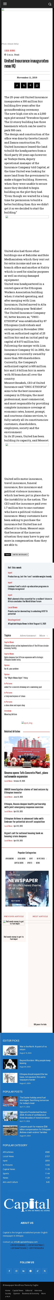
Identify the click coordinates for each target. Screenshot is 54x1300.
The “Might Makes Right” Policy (16, 678)
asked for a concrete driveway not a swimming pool (23, 687)
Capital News (9, 642)
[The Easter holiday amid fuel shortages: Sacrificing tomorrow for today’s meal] (10, 1101)
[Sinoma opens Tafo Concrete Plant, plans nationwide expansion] (27, 752)
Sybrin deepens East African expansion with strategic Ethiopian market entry (23, 658)
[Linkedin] (23, 1271)
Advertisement (28, 635)
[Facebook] (17, 85)
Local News (9, 51)
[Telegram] (30, 1271)
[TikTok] (37, 1271)
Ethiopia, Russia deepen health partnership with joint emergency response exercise (25, 805)
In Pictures (8, 684)
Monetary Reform (10, 714)
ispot (10, 573)
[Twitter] (24, 85)
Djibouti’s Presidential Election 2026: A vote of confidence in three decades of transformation (35, 1115)
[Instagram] (16, 1271)
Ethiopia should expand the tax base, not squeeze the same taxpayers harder (34, 1077)
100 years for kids (40, 1024)
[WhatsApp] (37, 85)
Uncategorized (14, 620)
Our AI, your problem (11, 669)
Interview (7, 711)
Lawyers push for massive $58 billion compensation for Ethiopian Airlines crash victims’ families (35, 1129)
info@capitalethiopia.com (26, 1242)
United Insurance (20, 555)
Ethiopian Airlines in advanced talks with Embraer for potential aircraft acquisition (24, 820)
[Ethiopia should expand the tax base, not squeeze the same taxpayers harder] (10, 1078)
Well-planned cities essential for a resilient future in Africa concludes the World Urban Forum (30, 600)
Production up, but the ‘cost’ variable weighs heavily (30, 576)
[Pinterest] (30, 85)
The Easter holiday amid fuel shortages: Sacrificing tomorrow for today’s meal (34, 1100)
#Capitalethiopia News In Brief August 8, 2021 (27, 623)
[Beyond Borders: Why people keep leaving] (10, 1064)
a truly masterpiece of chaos (14, 696)
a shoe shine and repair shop (14, 705)
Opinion (7, 665)
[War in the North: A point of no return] (10, 1050)
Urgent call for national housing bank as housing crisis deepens (23, 835)
